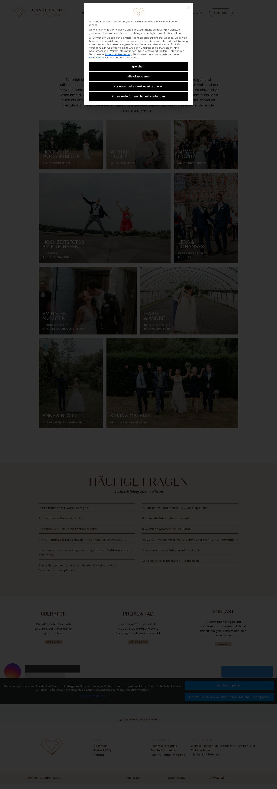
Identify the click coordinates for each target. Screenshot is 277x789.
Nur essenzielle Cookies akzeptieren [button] (139, 86)
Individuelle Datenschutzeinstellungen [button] (138, 96)
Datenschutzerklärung (118, 54)
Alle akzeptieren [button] (138, 76)
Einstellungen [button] (97, 57)
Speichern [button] (138, 66)
